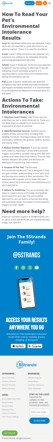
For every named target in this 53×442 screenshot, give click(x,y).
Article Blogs (33, 381)
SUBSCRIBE (39, 420)
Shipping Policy (8, 409)
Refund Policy (7, 406)
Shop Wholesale (34, 388)
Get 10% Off (9, 433)
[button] (45, 3)
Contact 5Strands (9, 381)
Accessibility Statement (11, 399)
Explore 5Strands (8, 385)
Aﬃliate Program (35, 378)
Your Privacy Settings (10, 417)
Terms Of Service (9, 413)
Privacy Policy (7, 402)
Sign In (39, 3)
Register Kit (30, 3)
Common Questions (36, 385)
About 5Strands (8, 378)
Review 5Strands (8, 388)
